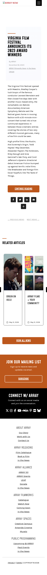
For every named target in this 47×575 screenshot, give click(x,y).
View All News (23, 340)
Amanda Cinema (23, 527)
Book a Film (24, 456)
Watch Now (23, 503)
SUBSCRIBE (23, 379)
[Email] (33, 199)
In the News (31, 68)
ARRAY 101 (23, 472)
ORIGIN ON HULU (11, 298)
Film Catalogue (23, 452)
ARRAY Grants (23, 476)
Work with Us (23, 436)
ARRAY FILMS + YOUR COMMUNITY (34, 300)
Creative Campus (23, 523)
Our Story (23, 432)
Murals (23, 531)
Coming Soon (23, 507)
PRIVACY (11, 563)
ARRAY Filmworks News (17, 68)
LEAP (23, 480)
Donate (23, 484)
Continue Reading (23, 189)
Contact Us (23, 440)
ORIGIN (11, 72)
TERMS (19, 563)
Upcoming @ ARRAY (23, 543)
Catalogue (23, 500)
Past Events (24, 547)
